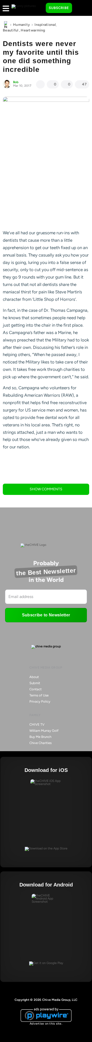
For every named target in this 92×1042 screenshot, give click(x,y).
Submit (34, 683)
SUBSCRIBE (59, 8)
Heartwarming (33, 30)
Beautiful (10, 30)
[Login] (80, 8)
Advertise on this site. (46, 1023)
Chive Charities (40, 743)
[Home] (5, 25)
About (34, 677)
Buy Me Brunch (40, 737)
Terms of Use (39, 695)
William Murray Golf (44, 731)
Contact (35, 689)
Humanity (21, 25)
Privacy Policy (39, 701)
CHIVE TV (36, 724)
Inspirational (45, 25)
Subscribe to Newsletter (46, 615)
